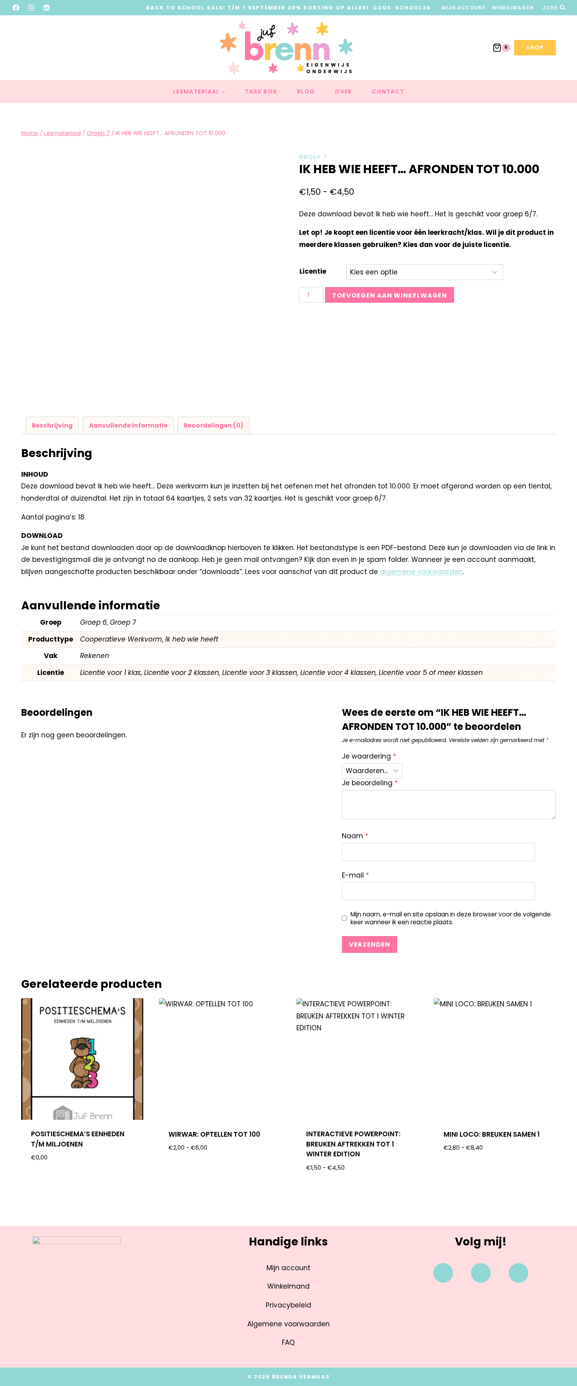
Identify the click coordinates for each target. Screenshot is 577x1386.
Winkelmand (288, 1286)
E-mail (355, 875)
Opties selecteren (219, 1173)
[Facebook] (16, 7)
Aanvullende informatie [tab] (128, 425)
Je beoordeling (370, 783)
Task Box (261, 91)
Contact (388, 91)
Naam (355, 836)
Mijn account (464, 7)
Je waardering (369, 756)
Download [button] (82, 1182)
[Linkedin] (518, 1273)
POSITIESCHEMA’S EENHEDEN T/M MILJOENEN (77, 1139)
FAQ (288, 1342)
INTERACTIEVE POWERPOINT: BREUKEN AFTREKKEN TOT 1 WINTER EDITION (353, 1144)
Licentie (312, 271)
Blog (306, 91)
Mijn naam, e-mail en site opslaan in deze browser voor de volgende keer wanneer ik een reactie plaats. (451, 918)
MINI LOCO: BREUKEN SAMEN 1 (492, 1134)
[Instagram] (31, 7)
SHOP (535, 47)
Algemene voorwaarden (288, 1324)
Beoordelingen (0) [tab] (213, 425)
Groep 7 (313, 157)
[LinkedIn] (46, 7)
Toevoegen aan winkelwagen (389, 295)
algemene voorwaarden (421, 571)
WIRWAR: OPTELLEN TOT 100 (214, 1134)
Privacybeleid (288, 1305)
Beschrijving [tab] (52, 425)
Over (343, 91)
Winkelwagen (513, 7)
